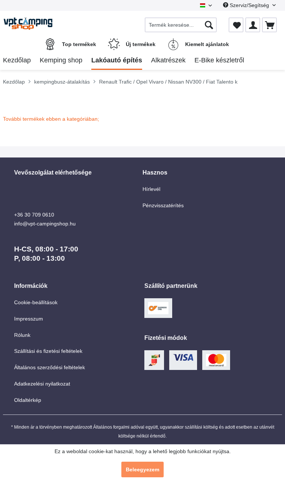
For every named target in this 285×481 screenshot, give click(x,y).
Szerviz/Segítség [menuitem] (249, 5)
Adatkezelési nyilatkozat (42, 384)
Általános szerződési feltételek (49, 367)
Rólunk (22, 335)
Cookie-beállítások (36, 302)
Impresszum (28, 319)
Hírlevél (151, 189)
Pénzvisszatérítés (163, 205)
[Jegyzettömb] (236, 24)
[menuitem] (181, 24)
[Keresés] (209, 24)
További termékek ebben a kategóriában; (51, 119)
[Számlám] (252, 24)
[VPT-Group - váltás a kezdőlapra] (28, 24)
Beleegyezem (142, 469)
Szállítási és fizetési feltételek (48, 351)
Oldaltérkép (27, 400)
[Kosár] (269, 24)
